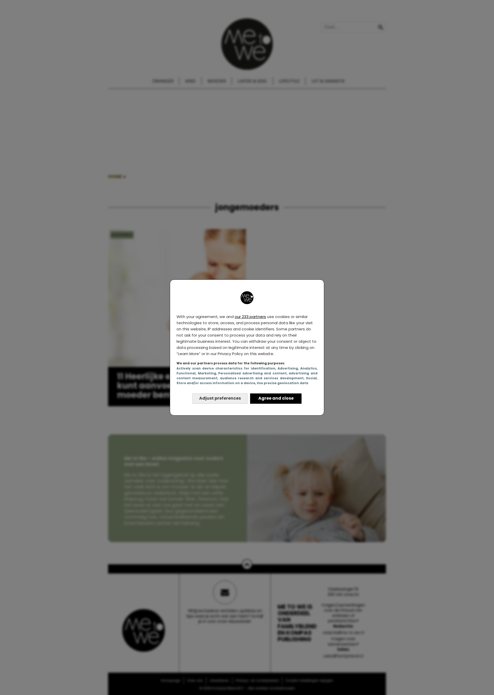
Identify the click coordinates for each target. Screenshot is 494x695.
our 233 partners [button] (250, 316)
